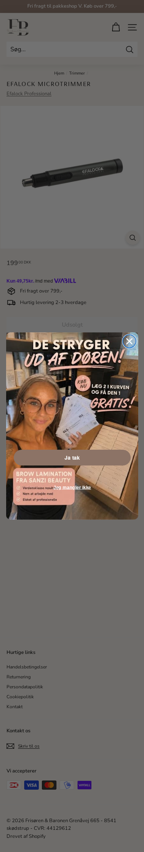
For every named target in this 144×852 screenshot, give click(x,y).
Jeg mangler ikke (72, 487)
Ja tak (72, 458)
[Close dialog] (129, 341)
